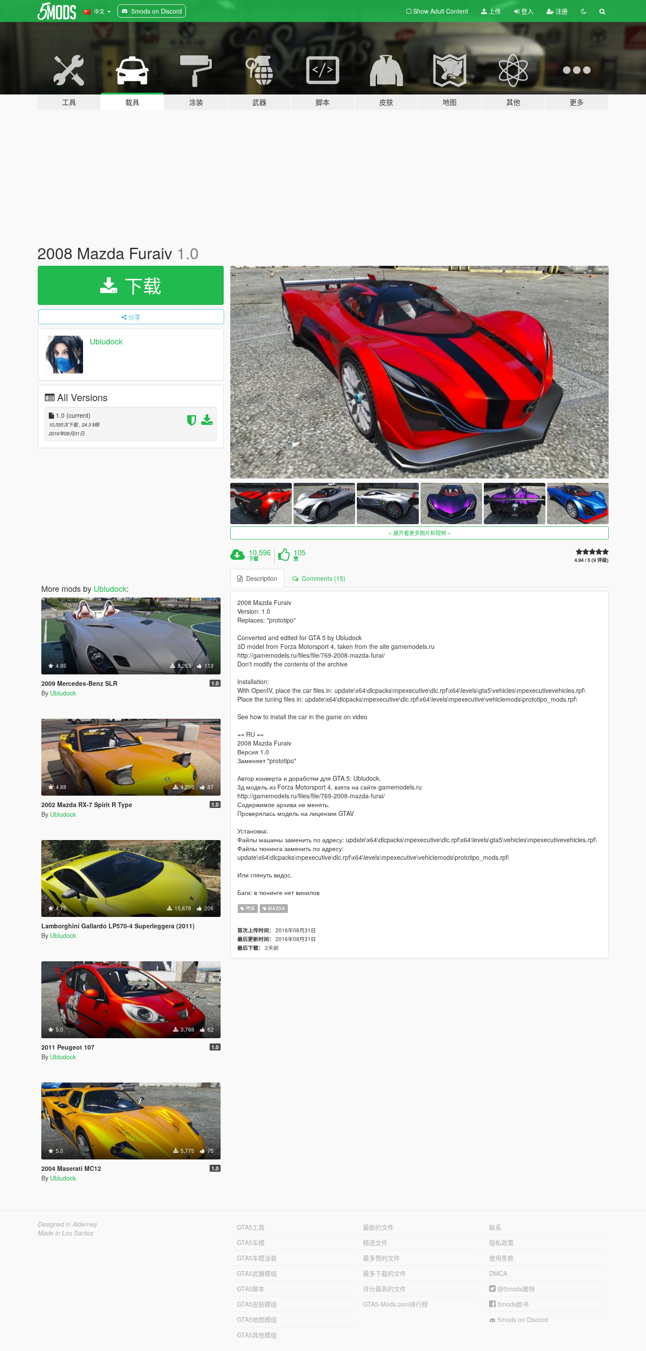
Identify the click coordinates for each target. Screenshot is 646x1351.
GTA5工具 (251, 1227)
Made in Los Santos (65, 1232)
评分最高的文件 (384, 1288)
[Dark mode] (583, 11)
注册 (561, 11)
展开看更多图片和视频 (419, 532)
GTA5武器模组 (257, 1273)
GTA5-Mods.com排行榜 (395, 1304)
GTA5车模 (251, 1242)
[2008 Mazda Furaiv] (419, 372)
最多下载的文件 (384, 1273)
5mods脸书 (512, 1304)
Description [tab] (260, 578)
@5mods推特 (515, 1288)
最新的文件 (378, 1227)
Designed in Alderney (67, 1224)
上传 (494, 11)
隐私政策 (501, 1242)
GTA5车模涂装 (257, 1257)
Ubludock (106, 341)
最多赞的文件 (381, 1257)
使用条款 (501, 1257)
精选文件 (375, 1242)
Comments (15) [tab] (321, 578)
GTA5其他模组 (257, 1334)
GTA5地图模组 (257, 1319)
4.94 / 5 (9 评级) (591, 560)
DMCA (498, 1273)
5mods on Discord (522, 1319)
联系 (495, 1227)
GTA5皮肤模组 (257, 1304)
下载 (140, 285)
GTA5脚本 (251, 1288)
